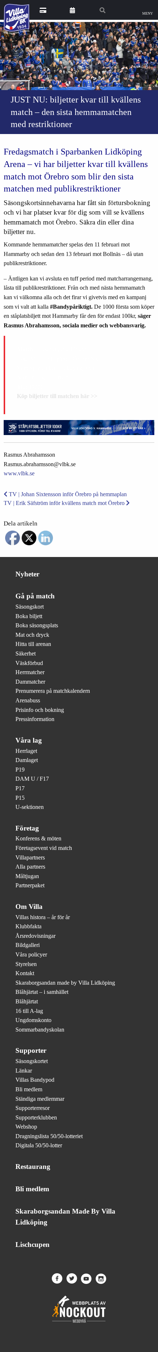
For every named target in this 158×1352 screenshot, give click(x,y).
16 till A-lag (29, 1011)
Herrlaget (26, 751)
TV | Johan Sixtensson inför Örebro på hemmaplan (67, 494)
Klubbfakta (28, 926)
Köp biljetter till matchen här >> (57, 396)
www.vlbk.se (19, 473)
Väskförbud (29, 663)
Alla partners (30, 866)
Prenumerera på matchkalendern (52, 691)
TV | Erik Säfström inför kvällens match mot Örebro (65, 503)
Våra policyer (31, 954)
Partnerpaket (29, 885)
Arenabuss (27, 700)
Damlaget (26, 760)
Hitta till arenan (33, 644)
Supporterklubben (36, 1117)
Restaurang (32, 1166)
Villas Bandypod (34, 1080)
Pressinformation (34, 719)
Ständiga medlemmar (39, 1099)
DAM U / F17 (32, 779)
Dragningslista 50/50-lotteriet (49, 1136)
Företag (27, 828)
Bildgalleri (27, 945)
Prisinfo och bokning (39, 710)
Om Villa (29, 906)
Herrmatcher (29, 672)
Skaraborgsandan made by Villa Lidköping (65, 983)
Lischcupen (32, 1244)
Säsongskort (29, 606)
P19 (20, 769)
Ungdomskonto (33, 1020)
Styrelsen (26, 964)
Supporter (30, 1050)
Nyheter (27, 574)
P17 (20, 788)
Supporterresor (32, 1108)
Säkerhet (25, 653)
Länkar (23, 1070)
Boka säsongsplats (36, 625)
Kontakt (24, 973)
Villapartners (30, 857)
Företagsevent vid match (43, 848)
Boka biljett (28, 616)
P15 (20, 798)
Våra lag (28, 740)
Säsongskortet (31, 1061)
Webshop (26, 1126)
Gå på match (35, 596)
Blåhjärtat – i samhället (41, 992)
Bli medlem (28, 1089)
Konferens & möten (38, 838)
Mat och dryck (32, 635)
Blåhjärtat (26, 1001)
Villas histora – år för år (42, 917)
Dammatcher (30, 682)
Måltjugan (27, 876)
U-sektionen (29, 807)
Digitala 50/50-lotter (38, 1145)
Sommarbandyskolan (39, 1029)
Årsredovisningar (35, 936)
